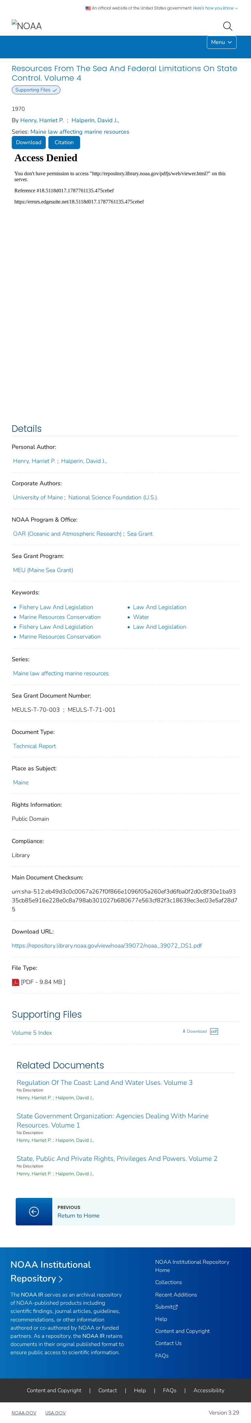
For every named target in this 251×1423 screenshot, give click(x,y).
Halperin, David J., (95, 120)
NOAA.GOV (24, 1413)
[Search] (229, 25)
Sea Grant (140, 534)
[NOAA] (27, 25)
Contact (107, 1390)
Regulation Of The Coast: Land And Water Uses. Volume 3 (105, 1082)
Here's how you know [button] (214, 8)
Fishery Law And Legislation (56, 607)
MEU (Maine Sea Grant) (43, 570)
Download (29, 142)
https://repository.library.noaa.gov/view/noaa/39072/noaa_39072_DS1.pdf (107, 946)
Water (141, 617)
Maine (20, 782)
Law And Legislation (159, 607)
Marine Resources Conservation (60, 617)
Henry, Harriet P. (42, 120)
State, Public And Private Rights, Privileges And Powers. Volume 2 (117, 1158)
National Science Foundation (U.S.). (113, 497)
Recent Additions (176, 1294)
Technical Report (34, 746)
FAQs (162, 1355)
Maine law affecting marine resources (79, 132)
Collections (168, 1282)
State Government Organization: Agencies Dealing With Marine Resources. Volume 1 (113, 1120)
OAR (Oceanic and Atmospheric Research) (67, 534)
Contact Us (168, 1343)
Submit (164, 1307)
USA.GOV (55, 1413)
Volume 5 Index (32, 1033)
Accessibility (209, 1390)
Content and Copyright (182, 1331)
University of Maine (38, 497)
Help (161, 1319)
